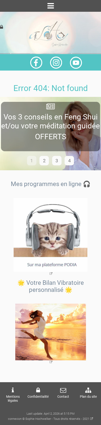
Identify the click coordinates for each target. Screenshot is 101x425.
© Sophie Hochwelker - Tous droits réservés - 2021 (55, 419)
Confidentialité (38, 397)
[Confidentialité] (1, 27)
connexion (15, 419)
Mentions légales (13, 399)
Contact (63, 397)
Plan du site (88, 397)
